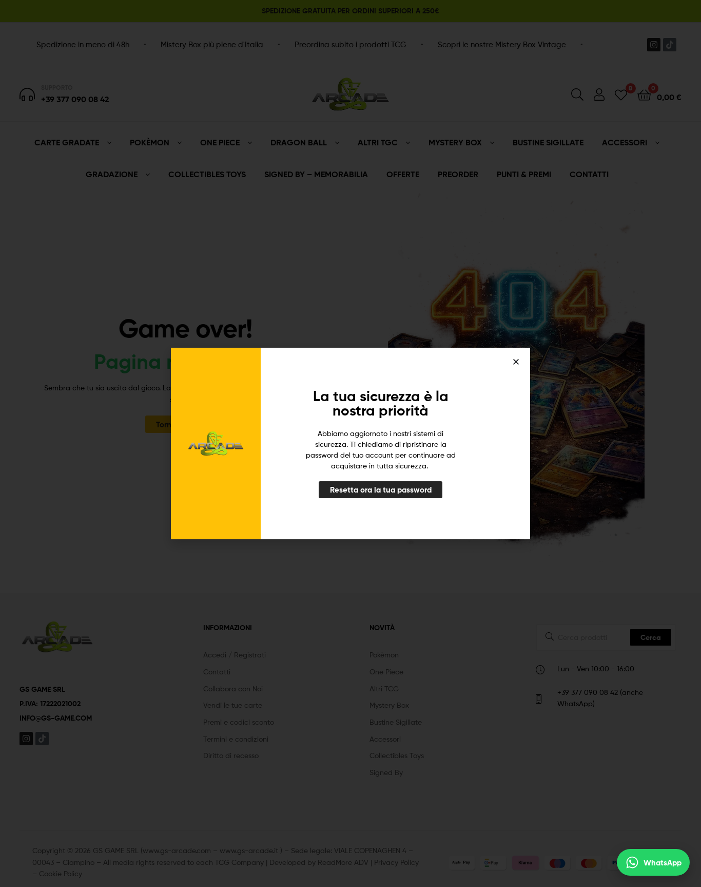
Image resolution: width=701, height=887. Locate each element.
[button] (516, 362)
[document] (350, 443)
